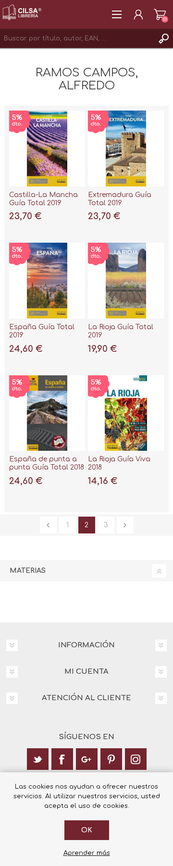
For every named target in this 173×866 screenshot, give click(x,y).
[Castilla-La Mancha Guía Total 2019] (47, 148)
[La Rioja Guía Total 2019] (126, 281)
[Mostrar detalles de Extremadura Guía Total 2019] (126, 148)
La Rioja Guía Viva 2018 (119, 463)
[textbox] (77, 38)
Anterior (48, 525)
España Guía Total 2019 (41, 331)
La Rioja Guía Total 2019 (120, 331)
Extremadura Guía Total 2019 (119, 199)
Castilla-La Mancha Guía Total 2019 (43, 199)
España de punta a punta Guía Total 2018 (46, 463)
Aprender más (86, 853)
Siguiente (125, 525)
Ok (86, 830)
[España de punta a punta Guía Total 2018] (47, 413)
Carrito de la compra (160, 14)
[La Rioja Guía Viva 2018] (126, 413)
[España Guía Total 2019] (47, 281)
